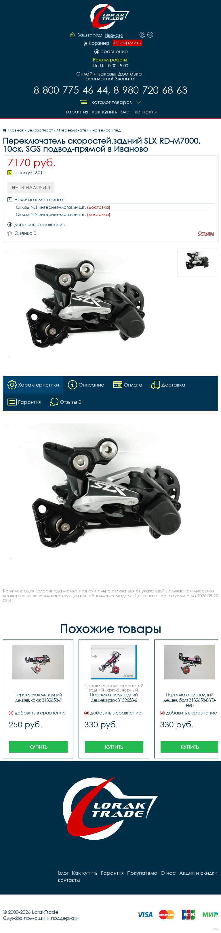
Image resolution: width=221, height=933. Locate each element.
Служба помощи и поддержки (41, 918)
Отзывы (206, 233)
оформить (127, 42)
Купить (38, 747)
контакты (146, 112)
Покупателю (142, 873)
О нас (168, 873)
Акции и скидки (198, 873)
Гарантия (77, 112)
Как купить (104, 112)
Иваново (114, 35)
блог (126, 112)
